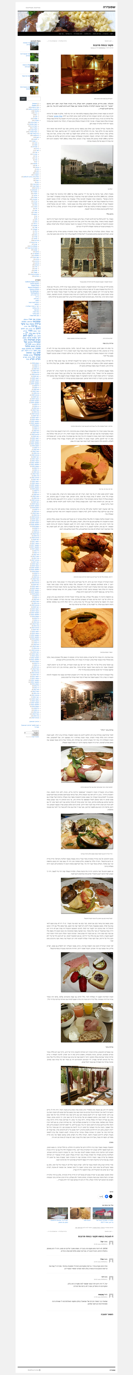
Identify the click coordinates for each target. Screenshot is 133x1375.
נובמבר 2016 (35, 566)
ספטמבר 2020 (35, 487)
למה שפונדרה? (78, 34)
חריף (38, 333)
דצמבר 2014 (35, 609)
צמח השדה (36, 312)
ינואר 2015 (36, 607)
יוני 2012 (36, 665)
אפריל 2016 (36, 579)
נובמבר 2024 (35, 399)
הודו (36, 156)
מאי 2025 (36, 389)
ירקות (37, 180)
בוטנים (24, 321)
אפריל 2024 (36, 410)
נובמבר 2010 (35, 701)
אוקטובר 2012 (35, 657)
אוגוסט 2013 (35, 639)
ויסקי (27, 329)
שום (39, 353)
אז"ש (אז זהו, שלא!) (34, 109)
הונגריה (35, 212)
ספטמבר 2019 (35, 506)
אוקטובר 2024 (35, 400)
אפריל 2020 (36, 496)
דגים (38, 171)
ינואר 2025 (36, 397)
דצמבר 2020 (35, 481)
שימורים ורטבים (35, 274)
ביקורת (102, 1227)
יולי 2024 (36, 404)
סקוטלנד (35, 229)
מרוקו (35, 222)
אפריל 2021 (36, 474)
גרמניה (35, 207)
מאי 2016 (36, 577)
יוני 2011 (36, 687)
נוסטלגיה (36, 255)
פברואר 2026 (35, 374)
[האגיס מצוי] (80, 1213)
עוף (36, 165)
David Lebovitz (34, 283)
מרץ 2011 (36, 693)
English (34, 105)
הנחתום (37, 304)
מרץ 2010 (36, 716)
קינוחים (37, 265)
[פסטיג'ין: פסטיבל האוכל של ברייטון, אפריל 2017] (103, 1213)
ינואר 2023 (36, 436)
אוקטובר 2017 (35, 545)
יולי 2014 (36, 618)
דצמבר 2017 (35, 541)
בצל (27, 324)
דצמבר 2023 (35, 417)
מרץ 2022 (36, 453)
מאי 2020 (36, 494)
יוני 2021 (36, 470)
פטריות (28, 344)
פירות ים (37, 261)
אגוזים (38, 319)
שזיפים (31, 355)
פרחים (37, 263)
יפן (36, 218)
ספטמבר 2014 (35, 614)
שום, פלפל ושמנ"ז (34, 315)
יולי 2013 (36, 641)
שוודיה (35, 237)
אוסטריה (35, 191)
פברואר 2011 (35, 695)
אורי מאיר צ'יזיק (35, 295)
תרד (27, 359)
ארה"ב (35, 201)
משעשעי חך (36, 253)
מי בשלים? (68, 34)
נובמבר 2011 (35, 678)
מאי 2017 (36, 554)
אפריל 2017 (36, 556)
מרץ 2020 (36, 498)
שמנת (26, 355)
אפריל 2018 (36, 534)
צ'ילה (36, 231)
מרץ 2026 (36, 372)
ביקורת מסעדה (96, 1227)
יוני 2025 (36, 387)
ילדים (37, 178)
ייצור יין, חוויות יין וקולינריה (32, 306)
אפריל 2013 (36, 646)
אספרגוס (37, 321)
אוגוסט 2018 (35, 526)
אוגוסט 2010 (35, 706)
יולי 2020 (36, 491)
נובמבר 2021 (35, 460)
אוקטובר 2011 (35, 680)
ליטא (36, 220)
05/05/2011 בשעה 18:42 (100, 1279)
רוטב (35, 351)
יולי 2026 (36, 365)
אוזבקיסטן (34, 190)
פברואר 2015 (35, 605)
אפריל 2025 (36, 391)
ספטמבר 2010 (35, 704)
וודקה (30, 329)
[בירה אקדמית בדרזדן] (34, 46)
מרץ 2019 (36, 515)
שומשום (29, 353)
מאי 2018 (36, 532)
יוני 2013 (36, 642)
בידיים (37, 297)
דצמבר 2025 (35, 378)
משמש (24, 338)
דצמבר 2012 (35, 654)
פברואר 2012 (35, 672)
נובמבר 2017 (35, 543)
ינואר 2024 (36, 415)
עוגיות (35, 270)
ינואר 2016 (36, 584)
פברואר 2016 (35, 582)
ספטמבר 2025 (35, 384)
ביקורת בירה (34, 126)
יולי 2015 (36, 596)
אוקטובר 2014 (35, 612)
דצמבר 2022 (35, 438)
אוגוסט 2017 (35, 549)
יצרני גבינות (34, 242)
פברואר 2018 (35, 537)
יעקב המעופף (109, 41)
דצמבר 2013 (35, 631)
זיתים (23, 329)
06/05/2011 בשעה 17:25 (100, 1297)
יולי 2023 (36, 427)
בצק (38, 137)
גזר (29, 326)
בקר (36, 152)
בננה (32, 324)
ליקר (36, 116)
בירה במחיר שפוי (34, 133)
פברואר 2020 (35, 500)
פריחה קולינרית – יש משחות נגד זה (56, 41)
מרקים (37, 252)
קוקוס (23, 348)
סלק (25, 340)
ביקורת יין (35, 128)
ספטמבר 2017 (35, 547)
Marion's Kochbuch (33, 287)
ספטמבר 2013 (35, 637)
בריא (37, 148)
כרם (38, 182)
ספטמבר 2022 (35, 444)
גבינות (37, 167)
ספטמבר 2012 (35, 659)
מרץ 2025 (36, 393)
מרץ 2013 (36, 648)
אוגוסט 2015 (35, 594)
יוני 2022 (36, 447)
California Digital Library (32, 282)
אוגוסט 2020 (35, 489)
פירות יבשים (36, 346)
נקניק (38, 340)
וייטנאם (35, 214)
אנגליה (35, 197)
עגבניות (37, 342)
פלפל (27, 346)
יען (36, 161)
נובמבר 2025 (35, 380)
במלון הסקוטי (58, 116)
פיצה (36, 143)
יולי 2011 (36, 686)
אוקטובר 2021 (35, 462)
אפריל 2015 (36, 601)
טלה (36, 160)
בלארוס (35, 203)
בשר (38, 150)
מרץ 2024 (36, 412)
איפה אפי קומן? (26, 76)
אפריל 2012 (36, 669)
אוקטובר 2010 (35, 702)
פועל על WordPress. (33, 1370)
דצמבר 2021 (35, 459)
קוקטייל (35, 118)
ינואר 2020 (36, 502)
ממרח (34, 338)
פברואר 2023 (35, 434)
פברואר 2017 (35, 560)
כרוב (39, 336)
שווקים (35, 250)
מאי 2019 (36, 511)
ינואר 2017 (36, 562)
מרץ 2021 (36, 476)
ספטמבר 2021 (35, 464)
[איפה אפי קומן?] (34, 79)
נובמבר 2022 (35, 440)
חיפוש (23, 99)
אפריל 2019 (36, 513)
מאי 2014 (36, 622)
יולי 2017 (36, 551)
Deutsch (34, 103)
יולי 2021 (36, 468)
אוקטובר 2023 (35, 421)
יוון (36, 216)
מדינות (37, 188)
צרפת (35, 235)
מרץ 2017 (36, 558)
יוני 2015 (36, 597)
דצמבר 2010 (35, 699)
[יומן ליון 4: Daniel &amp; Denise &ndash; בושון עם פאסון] (57, 1213)
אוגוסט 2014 (35, 616)
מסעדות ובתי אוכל (32, 248)
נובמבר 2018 (35, 521)
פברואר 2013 (35, 650)
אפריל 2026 (36, 370)
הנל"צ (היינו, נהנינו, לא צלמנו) (31, 176)
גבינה (34, 326)
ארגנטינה (34, 199)
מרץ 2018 (36, 536)
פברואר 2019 (35, 517)
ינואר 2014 (36, 629)
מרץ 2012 (36, 671)
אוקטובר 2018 (35, 522)
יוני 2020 (36, 492)
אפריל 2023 (36, 432)
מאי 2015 (36, 599)
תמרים (25, 357)
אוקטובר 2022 (35, 442)
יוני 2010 (36, 710)
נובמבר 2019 (35, 504)
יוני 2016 (36, 575)
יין (36, 115)
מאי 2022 (36, 449)
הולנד (35, 210)
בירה (36, 113)
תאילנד (35, 238)
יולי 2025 (36, 385)
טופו (34, 333)
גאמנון (37, 300)
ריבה (26, 351)
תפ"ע (32, 359)
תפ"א (38, 359)
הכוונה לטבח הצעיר (34, 302)
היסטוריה (36, 175)
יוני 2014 (36, 620)
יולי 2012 (36, 663)
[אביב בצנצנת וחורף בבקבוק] (34, 90)
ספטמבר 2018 (35, 524)
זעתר (39, 331)
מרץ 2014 (36, 626)
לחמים (35, 139)
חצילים (25, 331)
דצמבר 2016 (35, 564)
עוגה (36, 268)
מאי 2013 (36, 644)
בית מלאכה (87, 34)
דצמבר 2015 (35, 586)
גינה (38, 169)
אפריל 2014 (36, 624)
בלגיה (35, 205)
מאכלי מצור (36, 186)
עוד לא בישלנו (97, 34)
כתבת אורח (36, 184)
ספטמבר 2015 (35, 592)
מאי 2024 (36, 408)
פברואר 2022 (35, 455)
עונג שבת (36, 310)
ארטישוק (29, 321)
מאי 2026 (36, 369)
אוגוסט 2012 (35, 661)
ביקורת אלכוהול (33, 124)
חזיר (36, 158)
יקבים (35, 244)
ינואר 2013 (36, 652)
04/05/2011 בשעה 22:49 (100, 1244)
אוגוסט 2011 (35, 684)
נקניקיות (35, 163)
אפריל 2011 (36, 691)
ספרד (35, 227)
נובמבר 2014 (35, 611)
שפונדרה (109, 7)
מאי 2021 (36, 472)
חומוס (35, 331)
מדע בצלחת (36, 308)
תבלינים (37, 276)
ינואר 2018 (36, 539)
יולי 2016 (36, 573)
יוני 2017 (36, 552)
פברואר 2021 (35, 477)
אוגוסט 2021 (35, 466)
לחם (30, 335)
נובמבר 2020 (35, 483)
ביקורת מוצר (34, 130)
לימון (25, 336)
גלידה (35, 267)
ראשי (111, 34)
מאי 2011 (36, 689)
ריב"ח (31, 350)
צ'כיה (36, 233)
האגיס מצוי (87, 1220)
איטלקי (25, 319)
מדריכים (37, 240)
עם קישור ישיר (78, 1227)
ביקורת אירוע (34, 122)
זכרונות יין (105, 34)
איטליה (35, 193)
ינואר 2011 (36, 697)
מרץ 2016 (36, 581)
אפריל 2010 (36, 714)
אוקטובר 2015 (35, 590)
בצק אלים (36, 298)
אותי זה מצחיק (35, 107)
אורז (30, 319)
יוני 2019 (36, 509)
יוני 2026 (36, 367)
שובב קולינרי (35, 313)
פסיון (33, 348)
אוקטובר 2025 (35, 382)
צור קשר (61, 34)
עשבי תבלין (36, 257)
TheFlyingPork (35, 293)
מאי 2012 (36, 667)
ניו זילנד (35, 223)
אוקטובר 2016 (35, 567)
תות (33, 357)
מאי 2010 (36, 712)
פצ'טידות (35, 146)
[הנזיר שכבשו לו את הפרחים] (34, 57)
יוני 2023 (36, 429)
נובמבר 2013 (35, 633)
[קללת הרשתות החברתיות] (34, 68)
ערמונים (34, 344)
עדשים (30, 342)
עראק (39, 344)
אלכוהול (37, 111)
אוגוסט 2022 (35, 445)
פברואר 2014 (35, 627)
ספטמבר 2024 (35, 402)
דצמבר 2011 (35, 676)
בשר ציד (35, 154)
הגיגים (37, 173)
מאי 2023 (36, 430)
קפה (39, 350)
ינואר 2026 (36, 376)
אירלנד (35, 195)
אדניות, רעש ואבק (34, 721)
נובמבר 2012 (35, 656)
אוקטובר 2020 (35, 485)
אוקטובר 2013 (35, 635)
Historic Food (35, 285)
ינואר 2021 (36, 479)
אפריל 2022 (36, 451)
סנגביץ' (34, 141)
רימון (23, 350)
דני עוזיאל (93, 48)
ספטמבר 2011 (35, 682)
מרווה (29, 338)
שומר (34, 353)
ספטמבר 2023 (35, 423)
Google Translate (35, 736)
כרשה (35, 336)
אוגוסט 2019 (35, 507)
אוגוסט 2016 (35, 571)
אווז (34, 319)
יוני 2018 (36, 530)
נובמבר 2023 (35, 419)
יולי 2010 (36, 708)
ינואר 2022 (36, 457)
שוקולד (35, 272)
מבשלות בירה (33, 246)
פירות (37, 259)
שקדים (38, 357)
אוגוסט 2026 (35, 363)
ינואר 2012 (36, 674)
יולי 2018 (36, 528)
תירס (29, 357)
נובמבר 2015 (35, 588)
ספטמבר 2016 (35, 569)
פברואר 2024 (35, 414)
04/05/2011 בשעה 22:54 (100, 1262)
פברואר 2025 (35, 395)
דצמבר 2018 (35, 519)
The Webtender (34, 291)
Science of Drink (34, 289)
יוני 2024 (36, 406)
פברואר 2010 (35, 718)
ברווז (39, 326)
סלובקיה (35, 225)
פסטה (35, 145)
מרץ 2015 (36, 603)
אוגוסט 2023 (35, 425)
